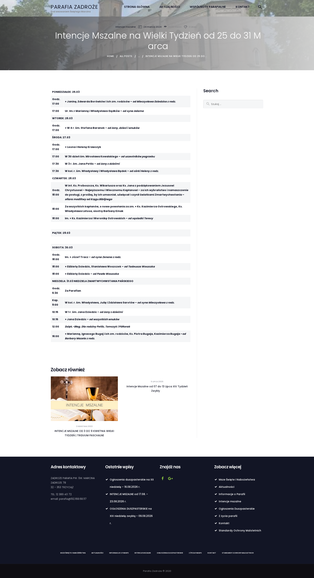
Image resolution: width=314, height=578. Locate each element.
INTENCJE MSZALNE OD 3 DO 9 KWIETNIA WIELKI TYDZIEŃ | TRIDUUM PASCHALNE (84, 433)
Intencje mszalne (126, 27)
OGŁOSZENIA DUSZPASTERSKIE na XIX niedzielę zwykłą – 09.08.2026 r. (131, 516)
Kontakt (224, 523)
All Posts (126, 56)
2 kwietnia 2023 (84, 426)
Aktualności (226, 487)
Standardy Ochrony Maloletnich (240, 530)
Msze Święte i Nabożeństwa (237, 479)
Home (110, 56)
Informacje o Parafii (232, 494)
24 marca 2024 (152, 27)
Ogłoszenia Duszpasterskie (237, 509)
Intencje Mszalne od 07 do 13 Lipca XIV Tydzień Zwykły (157, 389)
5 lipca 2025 (157, 381)
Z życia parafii (228, 516)
